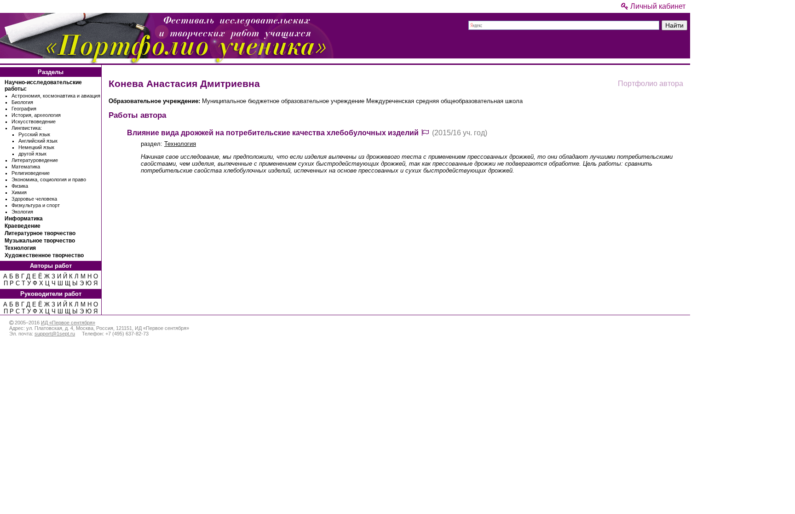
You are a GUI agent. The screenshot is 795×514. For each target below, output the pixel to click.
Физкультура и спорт (36, 205)
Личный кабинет (657, 6)
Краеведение (22, 226)
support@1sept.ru (55, 333)
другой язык (32, 153)
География (24, 108)
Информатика (24, 218)
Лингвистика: (27, 128)
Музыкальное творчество (40, 240)
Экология (22, 211)
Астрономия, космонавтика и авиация (56, 95)
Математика (26, 166)
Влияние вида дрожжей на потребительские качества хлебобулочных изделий (273, 133)
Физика (20, 186)
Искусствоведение (34, 121)
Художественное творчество (44, 255)
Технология (20, 248)
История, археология (36, 115)
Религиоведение (31, 173)
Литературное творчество (40, 233)
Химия (19, 192)
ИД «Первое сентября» (68, 322)
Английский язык (38, 141)
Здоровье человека (34, 199)
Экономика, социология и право (49, 179)
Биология (22, 102)
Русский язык (34, 134)
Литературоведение (35, 160)
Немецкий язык (36, 147)
